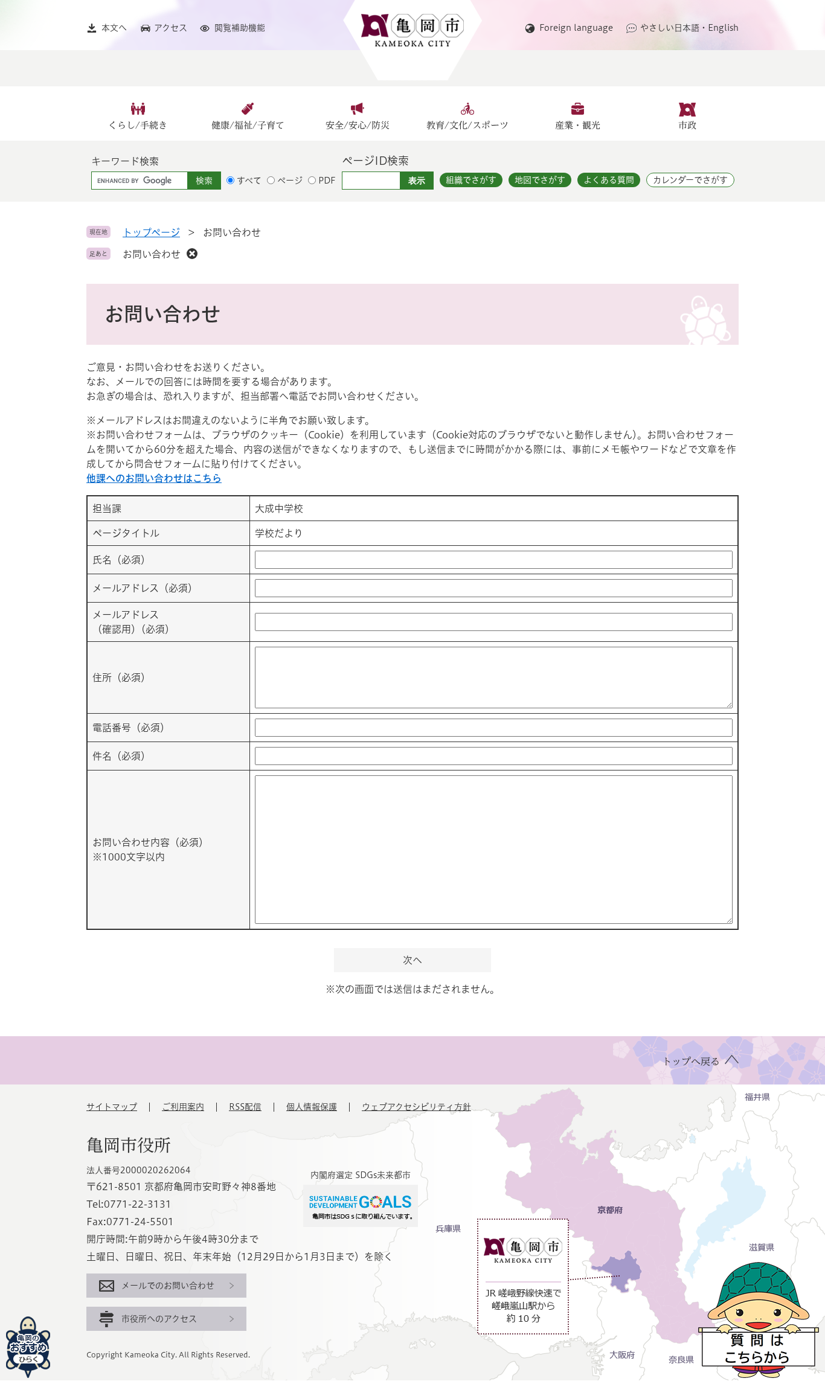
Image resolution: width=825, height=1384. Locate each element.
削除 (192, 253)
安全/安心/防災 (358, 125)
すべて (249, 180)
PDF (327, 180)
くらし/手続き (137, 125)
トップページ (151, 232)
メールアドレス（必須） (144, 588)
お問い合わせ (152, 254)
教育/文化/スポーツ (467, 125)
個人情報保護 (311, 1107)
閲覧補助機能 (239, 28)
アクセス (170, 28)
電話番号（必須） (131, 727)
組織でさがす (471, 180)
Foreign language (576, 28)
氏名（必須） (121, 560)
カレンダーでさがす (690, 180)
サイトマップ (111, 1107)
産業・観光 (577, 125)
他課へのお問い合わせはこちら (154, 478)
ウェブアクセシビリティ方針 (416, 1107)
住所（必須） (121, 677)
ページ (290, 180)
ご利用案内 (183, 1107)
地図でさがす (540, 180)
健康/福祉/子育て (247, 125)
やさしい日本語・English (689, 28)
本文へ (114, 28)
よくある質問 (608, 180)
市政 (687, 125)
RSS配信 (245, 1107)
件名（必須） (121, 756)
